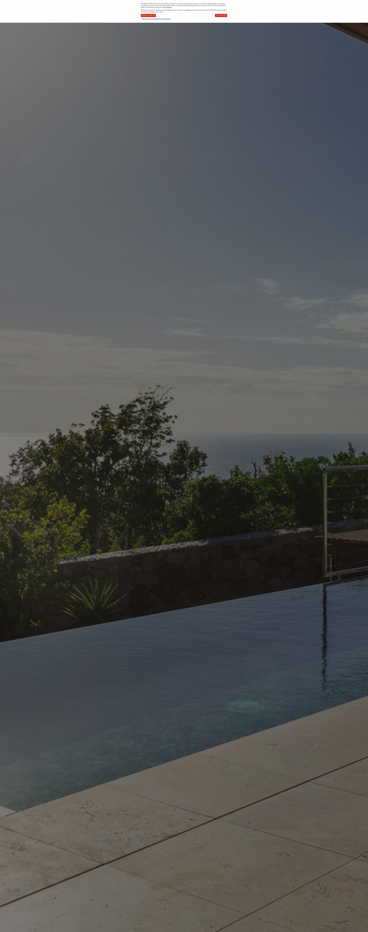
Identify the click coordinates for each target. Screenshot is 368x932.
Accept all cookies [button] (221, 15)
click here (169, 7)
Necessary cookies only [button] (148, 15)
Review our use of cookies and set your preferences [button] (156, 19)
